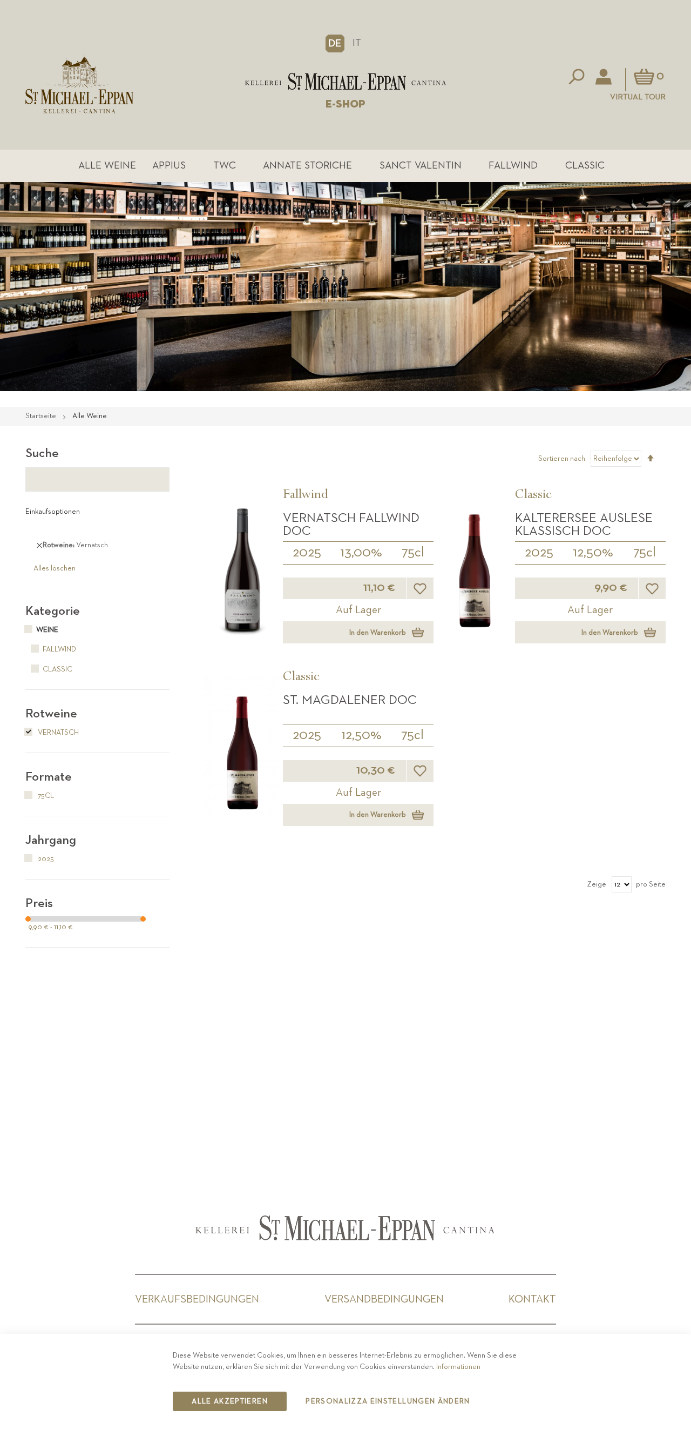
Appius (169, 165)
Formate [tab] (48, 776)
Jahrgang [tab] (50, 840)
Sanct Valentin (421, 165)
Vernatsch (57, 732)
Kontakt (532, 1299)
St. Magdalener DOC (350, 700)
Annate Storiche (307, 165)
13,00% (361, 553)
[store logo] (345, 81)
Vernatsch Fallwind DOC (351, 525)
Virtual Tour (638, 97)
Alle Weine (107, 165)
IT (357, 43)
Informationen (458, 1367)
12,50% (593, 553)
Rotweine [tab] (51, 713)
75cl (413, 553)
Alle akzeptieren (230, 1401)
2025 (307, 553)
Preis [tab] (39, 903)
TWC (224, 165)
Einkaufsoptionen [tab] (52, 511)
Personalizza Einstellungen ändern (388, 1401)
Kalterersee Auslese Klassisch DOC (584, 525)
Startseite (41, 416)
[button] (335, 43)
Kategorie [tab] (52, 611)
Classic (585, 165)
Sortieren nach (561, 458)
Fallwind (513, 165)
